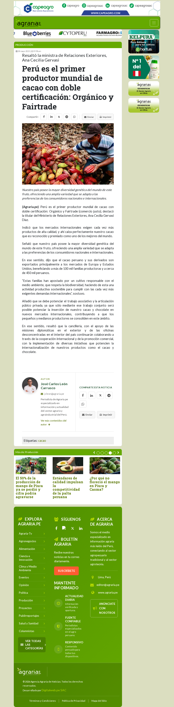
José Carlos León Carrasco (54, 386)
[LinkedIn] (80, 528)
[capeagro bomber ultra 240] (87, 8)
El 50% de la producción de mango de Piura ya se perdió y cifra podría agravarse (29, 487)
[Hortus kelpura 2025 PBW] (143, 41)
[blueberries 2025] (29, 33)
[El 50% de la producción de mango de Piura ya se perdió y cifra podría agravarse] (31, 465)
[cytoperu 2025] (64, 33)
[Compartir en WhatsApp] (74, 117)
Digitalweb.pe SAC (54, 690)
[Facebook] (56, 528)
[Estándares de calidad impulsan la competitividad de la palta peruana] (68, 465)
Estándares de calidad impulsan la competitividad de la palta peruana (68, 487)
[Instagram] (64, 528)
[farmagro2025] (105, 33)
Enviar (90, 117)
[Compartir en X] (59, 117)
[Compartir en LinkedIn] (51, 117)
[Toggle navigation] (154, 22)
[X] (72, 528)
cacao (42, 440)
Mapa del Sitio (99, 700)
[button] (98, 453)
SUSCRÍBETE (66, 570)
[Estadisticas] (143, 88)
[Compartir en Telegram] (66, 117)
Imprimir (107, 117)
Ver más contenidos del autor (53, 422)
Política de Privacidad (73, 700)
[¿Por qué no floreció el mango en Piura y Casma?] (105, 465)
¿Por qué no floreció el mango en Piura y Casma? (105, 483)
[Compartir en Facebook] (44, 117)
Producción (24, 44)
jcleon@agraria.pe (54, 393)
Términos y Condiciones (42, 700)
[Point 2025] (143, 67)
